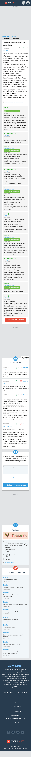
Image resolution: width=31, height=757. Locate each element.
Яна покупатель (7, 426)
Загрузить (16, 478)
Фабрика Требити (9, 109)
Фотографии (6, 478)
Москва (21, 102)
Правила (15, 711)
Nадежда (6, 135)
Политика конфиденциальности (15, 717)
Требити (6, 577)
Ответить (25, 367)
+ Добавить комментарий (15, 485)
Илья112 (5, 370)
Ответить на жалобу (15, 320)
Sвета (4, 397)
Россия (7, 102)
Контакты (15, 707)
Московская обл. (14, 102)
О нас (15, 702)
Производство (9, 562)
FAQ (15, 723)
